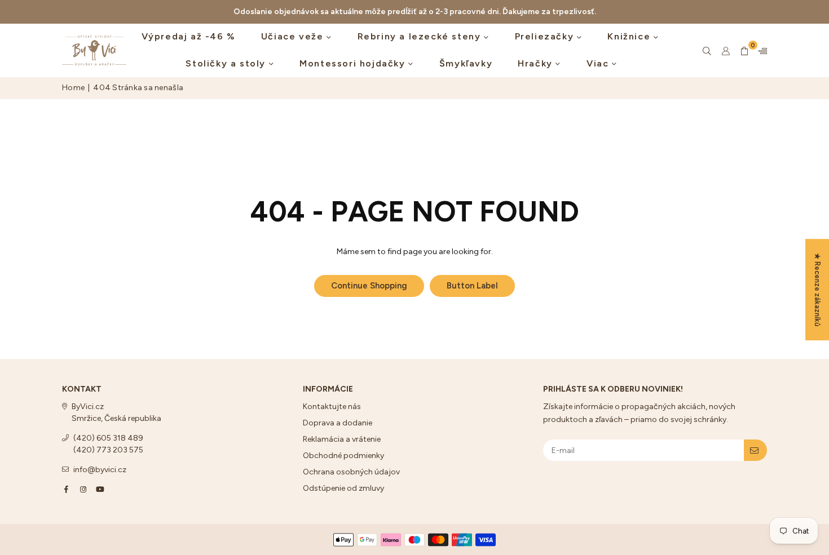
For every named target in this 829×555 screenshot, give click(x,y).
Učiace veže (294, 36)
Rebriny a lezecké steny (421, 36)
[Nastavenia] (760, 50)
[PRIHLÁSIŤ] (755, 450)
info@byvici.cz (99, 469)
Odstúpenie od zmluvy (343, 488)
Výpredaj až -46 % (189, 36)
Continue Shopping (369, 286)
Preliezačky (546, 36)
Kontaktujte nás (332, 406)
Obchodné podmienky (343, 455)
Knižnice (630, 36)
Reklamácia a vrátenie (342, 439)
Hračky (536, 63)
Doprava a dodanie (337, 423)
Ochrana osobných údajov (351, 472)
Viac (599, 63)
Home (73, 87)
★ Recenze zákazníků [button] (817, 289)
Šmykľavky (465, 63)
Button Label (472, 286)
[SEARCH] (707, 50)
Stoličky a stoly (227, 63)
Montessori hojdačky (353, 63)
